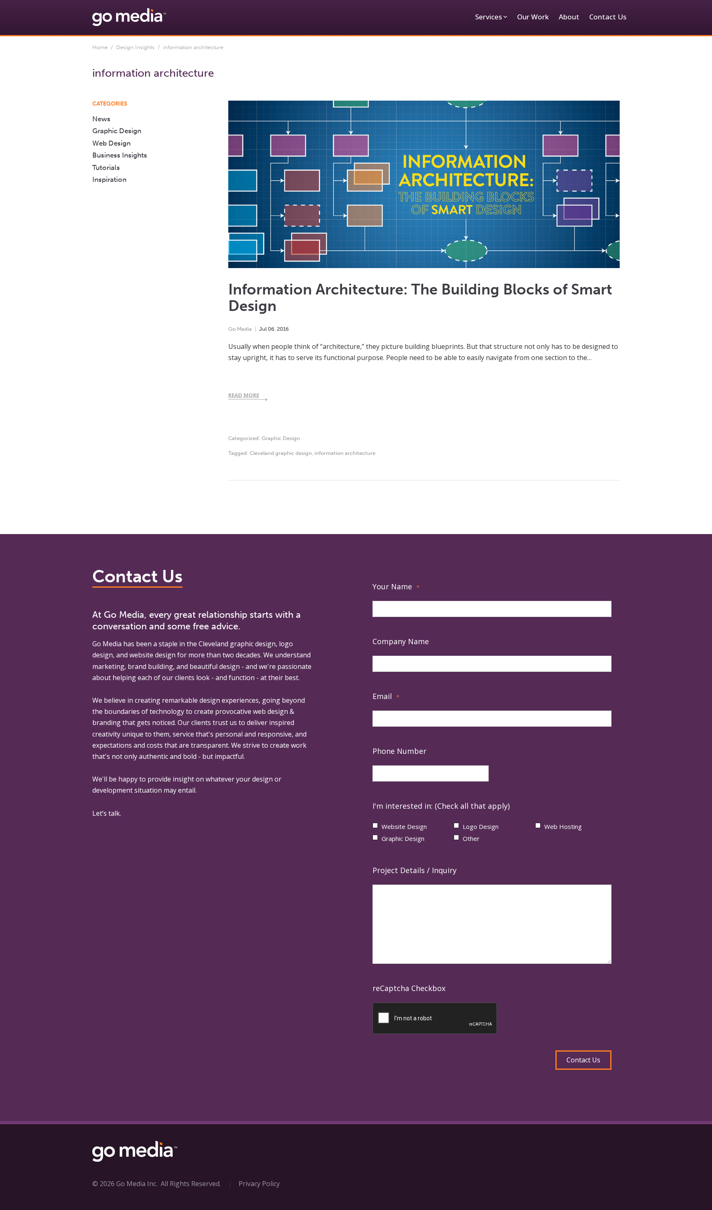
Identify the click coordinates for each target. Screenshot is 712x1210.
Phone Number (399, 751)
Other (471, 838)
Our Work (533, 16)
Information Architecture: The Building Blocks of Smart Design (420, 297)
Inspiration (109, 179)
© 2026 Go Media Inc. (124, 1183)
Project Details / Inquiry (414, 870)
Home (100, 47)
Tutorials (106, 167)
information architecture (344, 453)
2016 (283, 329)
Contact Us (607, 16)
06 (271, 329)
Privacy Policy (259, 1183)
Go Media (240, 329)
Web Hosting (563, 826)
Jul (263, 329)
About (569, 16)
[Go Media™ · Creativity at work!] (129, 16)
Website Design (404, 826)
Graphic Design (281, 438)
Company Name (400, 641)
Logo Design (481, 826)
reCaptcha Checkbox (408, 988)
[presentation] (435, 1019)
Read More (243, 395)
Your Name (395, 586)
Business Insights (119, 155)
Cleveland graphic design (281, 453)
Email (385, 696)
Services (488, 16)
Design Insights (135, 47)
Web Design (111, 143)
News (101, 119)
